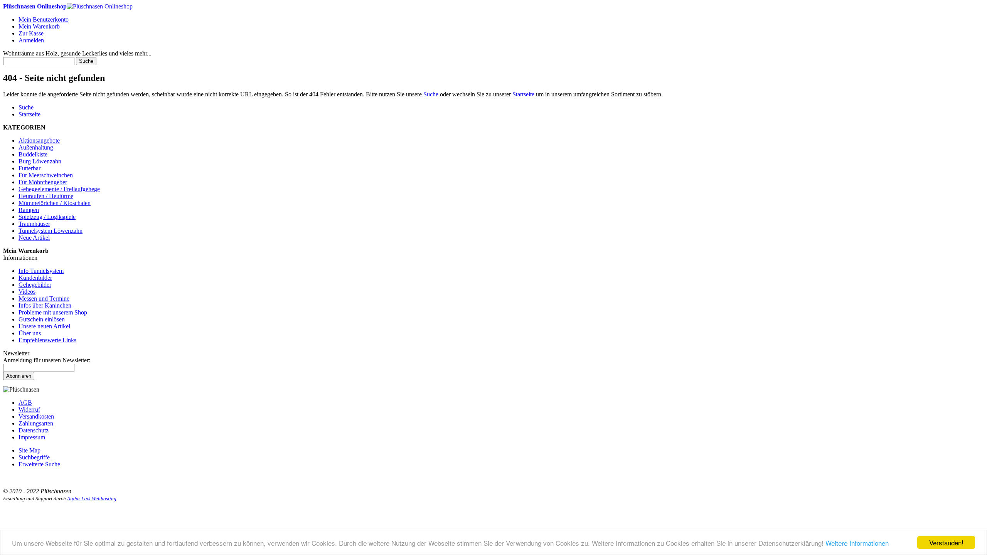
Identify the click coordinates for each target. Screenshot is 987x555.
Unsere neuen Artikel (44, 326)
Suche (86, 61)
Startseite (523, 94)
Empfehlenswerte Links (47, 340)
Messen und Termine (44, 298)
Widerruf (29, 409)
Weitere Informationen (857, 543)
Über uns (30, 333)
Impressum (32, 437)
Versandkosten (36, 416)
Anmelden (31, 40)
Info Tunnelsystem (41, 270)
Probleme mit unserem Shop (53, 312)
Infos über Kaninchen (45, 305)
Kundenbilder (35, 277)
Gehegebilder (35, 284)
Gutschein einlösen (42, 319)
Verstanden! (946, 542)
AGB (25, 402)
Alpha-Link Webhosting (91, 498)
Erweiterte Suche (39, 464)
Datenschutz (34, 430)
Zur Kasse (31, 33)
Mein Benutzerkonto (44, 19)
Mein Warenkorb (39, 26)
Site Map (29, 450)
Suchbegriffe (34, 457)
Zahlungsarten (36, 423)
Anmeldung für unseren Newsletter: (46, 360)
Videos (27, 291)
